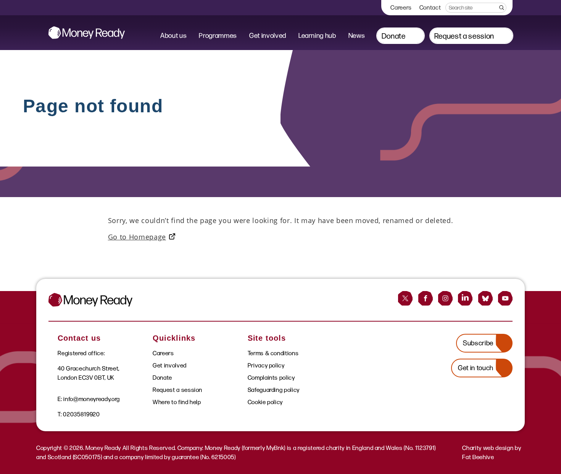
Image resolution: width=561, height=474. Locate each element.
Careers (401, 7)
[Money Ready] (86, 32)
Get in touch (475, 368)
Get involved (267, 35)
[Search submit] (501, 8)
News (356, 35)
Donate (394, 35)
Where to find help (177, 402)
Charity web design (487, 447)
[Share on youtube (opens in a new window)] (505, 298)
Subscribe (478, 343)
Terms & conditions (273, 353)
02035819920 (81, 414)
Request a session (464, 35)
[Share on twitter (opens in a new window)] (405, 298)
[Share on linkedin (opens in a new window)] (465, 298)
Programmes (218, 35)
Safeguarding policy (274, 389)
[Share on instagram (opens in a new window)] (445, 298)
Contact (430, 7)
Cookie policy (265, 402)
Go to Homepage (137, 236)
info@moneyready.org (91, 399)
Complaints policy (271, 377)
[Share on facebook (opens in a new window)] (425, 298)
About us (173, 35)
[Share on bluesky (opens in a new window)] (485, 298)
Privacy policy (266, 365)
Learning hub (317, 35)
